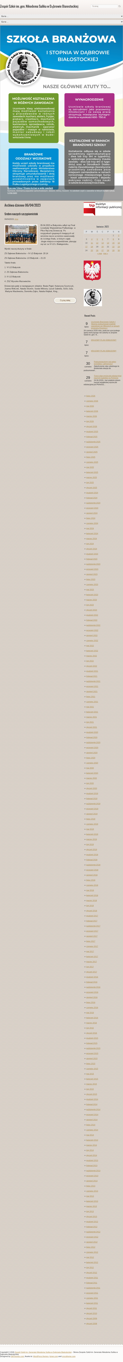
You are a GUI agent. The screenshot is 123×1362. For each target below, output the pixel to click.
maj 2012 (90, 1257)
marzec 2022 (91, 656)
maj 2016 (90, 1013)
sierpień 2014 (92, 1120)
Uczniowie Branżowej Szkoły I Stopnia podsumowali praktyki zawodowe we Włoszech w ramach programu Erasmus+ (105, 325)
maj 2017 (90, 951)
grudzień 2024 (92, 493)
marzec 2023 (91, 600)
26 (97, 250)
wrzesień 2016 (92, 992)
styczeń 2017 (91, 972)
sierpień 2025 (92, 452)
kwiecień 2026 (92, 411)
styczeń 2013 (91, 1217)
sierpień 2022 (92, 635)
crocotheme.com (68, 1356)
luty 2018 (90, 906)
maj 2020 (90, 768)
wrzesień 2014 (92, 1115)
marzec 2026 (91, 416)
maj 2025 (90, 467)
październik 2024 (93, 503)
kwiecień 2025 (92, 472)
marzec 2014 (91, 1145)
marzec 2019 (91, 839)
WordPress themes (41, 1356)
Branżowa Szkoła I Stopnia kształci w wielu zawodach (30, 188)
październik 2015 (93, 1048)
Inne (16, 219)
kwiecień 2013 (92, 1201)
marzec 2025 (91, 477)
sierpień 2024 (92, 513)
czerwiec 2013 (92, 1191)
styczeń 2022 (91, 666)
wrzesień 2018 (92, 870)
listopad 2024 (91, 498)
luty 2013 (90, 1211)
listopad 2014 (91, 1104)
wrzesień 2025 (92, 447)
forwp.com (54, 1356)
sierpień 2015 (92, 1059)
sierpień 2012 (92, 1242)
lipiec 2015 (90, 1064)
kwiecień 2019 (92, 834)
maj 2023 (90, 590)
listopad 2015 (91, 1043)
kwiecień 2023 (92, 595)
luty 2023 (90, 605)
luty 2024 (90, 544)
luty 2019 (90, 844)
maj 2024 (90, 528)
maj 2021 (90, 707)
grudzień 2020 (92, 732)
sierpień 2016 (92, 997)
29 (113, 250)
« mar (99, 253)
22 (113, 247)
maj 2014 (90, 1135)
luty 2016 (90, 1028)
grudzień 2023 (92, 554)
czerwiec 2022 (92, 641)
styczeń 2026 (91, 426)
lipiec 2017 (90, 941)
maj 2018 (90, 890)
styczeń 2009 (91, 1318)
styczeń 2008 (91, 1324)
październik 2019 (93, 804)
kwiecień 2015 (92, 1079)
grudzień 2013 (92, 1160)
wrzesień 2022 (92, 630)
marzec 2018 (91, 901)
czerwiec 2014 (92, 1130)
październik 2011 (93, 1288)
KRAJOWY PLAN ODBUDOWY (103, 340)
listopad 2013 (91, 1166)
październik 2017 (93, 926)
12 (97, 243)
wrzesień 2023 (92, 569)
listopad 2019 (91, 799)
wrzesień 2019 (92, 809)
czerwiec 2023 (92, 584)
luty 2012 (90, 1268)
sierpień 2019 (92, 814)
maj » (105, 253)
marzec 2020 (91, 778)
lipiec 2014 (90, 1125)
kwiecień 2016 (92, 1018)
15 (113, 243)
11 (92, 243)
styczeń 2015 (91, 1094)
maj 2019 (90, 829)
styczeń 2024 (91, 549)
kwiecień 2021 (92, 712)
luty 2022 (90, 661)
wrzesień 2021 (92, 686)
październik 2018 (93, 865)
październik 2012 (93, 1232)
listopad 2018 (91, 860)
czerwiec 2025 (92, 462)
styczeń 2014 (91, 1155)
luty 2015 (90, 1089)
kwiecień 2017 (92, 957)
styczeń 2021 (91, 727)
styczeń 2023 (91, 610)
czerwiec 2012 (92, 1252)
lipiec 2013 (90, 1186)
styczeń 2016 (91, 1033)
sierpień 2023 (92, 574)
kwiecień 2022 (92, 651)
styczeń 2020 (91, 788)
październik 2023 (93, 564)
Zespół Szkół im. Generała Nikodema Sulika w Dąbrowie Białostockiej (43, 1352)
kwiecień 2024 (92, 534)
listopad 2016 (91, 982)
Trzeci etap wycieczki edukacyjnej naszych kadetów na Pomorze (108, 377)
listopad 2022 (91, 620)
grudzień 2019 (92, 793)
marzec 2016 (91, 1023)
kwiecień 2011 (92, 1303)
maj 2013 (90, 1196)
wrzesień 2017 (92, 931)
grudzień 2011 (92, 1278)
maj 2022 (90, 646)
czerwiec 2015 (92, 1069)
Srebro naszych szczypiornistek (21, 214)
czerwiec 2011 (92, 1298)
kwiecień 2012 (92, 1262)
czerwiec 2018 (92, 885)
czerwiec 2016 (92, 1008)
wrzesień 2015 (92, 1053)
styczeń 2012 (91, 1273)
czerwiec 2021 (92, 702)
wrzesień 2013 (92, 1176)
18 (92, 247)
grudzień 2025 (92, 432)
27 (103, 250)
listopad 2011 (91, 1283)
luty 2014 (90, 1150)
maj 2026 (90, 406)
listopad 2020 (91, 737)
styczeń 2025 (91, 488)
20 (103, 247)
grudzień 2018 (92, 855)
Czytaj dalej (12, 193)
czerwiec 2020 (92, 763)
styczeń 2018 (91, 911)
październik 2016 (93, 987)
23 (119, 247)
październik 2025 (93, 442)
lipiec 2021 (90, 697)
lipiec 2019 (90, 819)
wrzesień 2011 (92, 1293)
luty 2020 (90, 783)
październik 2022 (93, 625)
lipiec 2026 (90, 396)
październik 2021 (93, 681)
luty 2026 (90, 421)
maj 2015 (90, 1074)
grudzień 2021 (92, 671)
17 (86, 247)
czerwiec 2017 (92, 946)
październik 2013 (93, 1171)
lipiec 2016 (90, 1002)
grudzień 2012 (92, 1222)
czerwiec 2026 (92, 401)
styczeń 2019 (91, 850)
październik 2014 (93, 1109)
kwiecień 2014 (92, 1140)
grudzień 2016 (92, 977)
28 (108, 250)
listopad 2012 (91, 1227)
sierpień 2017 (92, 936)
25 (92, 250)
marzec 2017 (91, 962)
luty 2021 (90, 722)
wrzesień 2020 (92, 748)
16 (119, 243)
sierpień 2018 (92, 875)
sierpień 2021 (92, 692)
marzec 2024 (91, 539)
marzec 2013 (91, 1206)
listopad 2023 (91, 559)
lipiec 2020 (90, 758)
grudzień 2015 (92, 1038)
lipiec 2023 (90, 579)
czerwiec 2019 (92, 824)
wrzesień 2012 (92, 1237)
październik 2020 (93, 742)
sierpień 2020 (92, 753)
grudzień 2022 (92, 615)
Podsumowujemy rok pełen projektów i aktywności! (105, 363)
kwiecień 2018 (92, 895)
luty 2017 (90, 967)
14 (108, 243)
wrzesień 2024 (92, 508)
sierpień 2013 (92, 1181)
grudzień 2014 (92, 1099)
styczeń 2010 (91, 1313)
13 (103, 243)
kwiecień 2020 (92, 773)
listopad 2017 (91, 921)
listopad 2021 (91, 676)
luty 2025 (90, 483)
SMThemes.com (17, 1356)
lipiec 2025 (90, 457)
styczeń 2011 (91, 1308)
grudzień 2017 (92, 916)
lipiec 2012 (90, 1247)
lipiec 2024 (90, 518)
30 (119, 250)
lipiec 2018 (90, 880)
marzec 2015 (91, 1084)
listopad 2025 (91, 437)
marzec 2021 (91, 717)
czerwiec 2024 (92, 523)
